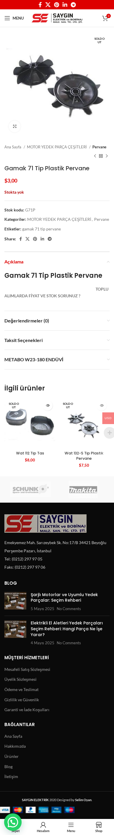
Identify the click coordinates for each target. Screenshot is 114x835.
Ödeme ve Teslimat (21, 689)
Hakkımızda (15, 746)
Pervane (99, 147)
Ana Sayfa (13, 147)
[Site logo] (57, 17)
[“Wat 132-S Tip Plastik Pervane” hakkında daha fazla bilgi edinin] (101, 405)
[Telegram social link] (73, 4)
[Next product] (107, 156)
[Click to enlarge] (14, 126)
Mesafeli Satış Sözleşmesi (27, 669)
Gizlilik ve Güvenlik (21, 699)
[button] (13, 822)
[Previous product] (95, 156)
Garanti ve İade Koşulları (26, 709)
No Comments (69, 609)
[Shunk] (30, 489)
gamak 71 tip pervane (41, 228)
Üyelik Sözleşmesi (20, 679)
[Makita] (83, 489)
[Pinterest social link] (56, 4)
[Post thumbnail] (15, 602)
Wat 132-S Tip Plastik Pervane (84, 456)
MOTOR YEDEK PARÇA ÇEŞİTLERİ (57, 147)
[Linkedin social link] (65, 4)
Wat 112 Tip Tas (30, 453)
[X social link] (48, 4)
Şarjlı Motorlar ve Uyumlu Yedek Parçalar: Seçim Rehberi (64, 597)
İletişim (11, 776)
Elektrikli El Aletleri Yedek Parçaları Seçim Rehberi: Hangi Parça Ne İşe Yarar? (67, 628)
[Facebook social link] (40, 4)
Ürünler (11, 756)
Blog (8, 766)
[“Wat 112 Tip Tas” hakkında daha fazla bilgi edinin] (47, 405)
